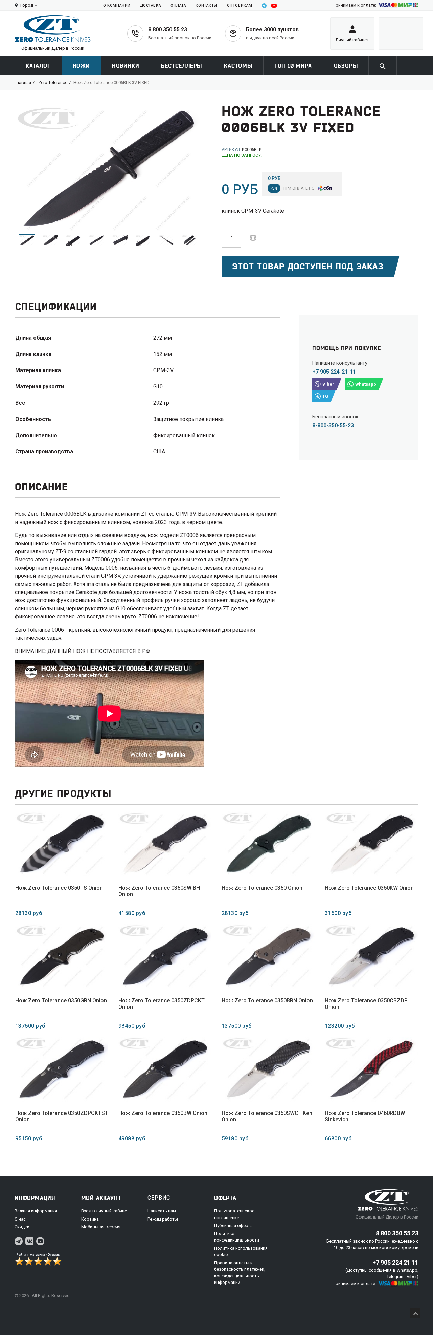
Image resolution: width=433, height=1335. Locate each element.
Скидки (22, 1226)
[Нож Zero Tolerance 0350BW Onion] (164, 1069)
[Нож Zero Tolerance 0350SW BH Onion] (164, 844)
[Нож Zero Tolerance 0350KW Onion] (371, 844)
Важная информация (36, 1210)
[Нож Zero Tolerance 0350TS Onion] (61, 844)
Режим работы (162, 1219)
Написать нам (161, 1210)
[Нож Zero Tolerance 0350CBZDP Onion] (371, 956)
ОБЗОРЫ (346, 65)
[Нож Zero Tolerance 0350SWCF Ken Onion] (268, 1069)
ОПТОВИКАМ (239, 5)
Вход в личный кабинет (105, 1210)
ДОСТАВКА (150, 5)
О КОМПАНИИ (117, 5)
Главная (23, 82)
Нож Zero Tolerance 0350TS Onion (59, 888)
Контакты (206, 5)
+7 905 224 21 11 (395, 1262)
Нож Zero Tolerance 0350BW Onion (162, 1113)
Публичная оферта (233, 1225)
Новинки (125, 65)
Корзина (90, 1219)
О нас (20, 1219)
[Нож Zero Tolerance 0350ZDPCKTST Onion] (61, 1069)
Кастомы (238, 65)
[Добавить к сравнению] (253, 237)
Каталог (38, 65)
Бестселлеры (181, 65)
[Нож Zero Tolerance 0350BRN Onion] (268, 956)
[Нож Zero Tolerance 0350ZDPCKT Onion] (164, 956)
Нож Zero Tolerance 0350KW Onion (369, 888)
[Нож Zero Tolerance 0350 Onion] (268, 844)
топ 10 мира (293, 65)
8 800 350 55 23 (167, 29)
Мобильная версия (100, 1226)
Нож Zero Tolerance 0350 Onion (262, 888)
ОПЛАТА (178, 5)
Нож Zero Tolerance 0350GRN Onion (61, 1000)
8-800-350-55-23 (333, 425)
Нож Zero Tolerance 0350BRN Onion (267, 1000)
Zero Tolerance (52, 82)
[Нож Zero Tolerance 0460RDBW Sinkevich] (371, 1069)
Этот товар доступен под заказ (307, 266)
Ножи (81, 65)
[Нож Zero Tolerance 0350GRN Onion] (61, 956)
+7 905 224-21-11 (334, 371)
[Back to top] (415, 1313)
